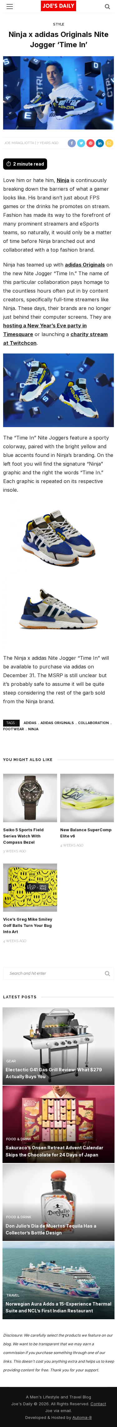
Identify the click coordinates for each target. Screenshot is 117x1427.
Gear (11, 1061)
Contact (98, 1403)
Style (58, 24)
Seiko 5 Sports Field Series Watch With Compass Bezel (23, 836)
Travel (12, 1295)
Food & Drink (18, 1139)
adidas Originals (85, 265)
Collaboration (93, 723)
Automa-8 (82, 1417)
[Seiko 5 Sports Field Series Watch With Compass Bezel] (30, 797)
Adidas (30, 723)
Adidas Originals (57, 723)
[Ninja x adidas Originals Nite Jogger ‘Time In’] (58, 92)
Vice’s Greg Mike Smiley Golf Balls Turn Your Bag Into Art (27, 925)
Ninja (63, 180)
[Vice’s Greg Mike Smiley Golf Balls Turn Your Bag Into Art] (30, 887)
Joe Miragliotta (19, 143)
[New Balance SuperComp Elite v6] (87, 797)
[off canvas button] (10, 6)
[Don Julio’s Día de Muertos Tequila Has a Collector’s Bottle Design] (58, 1202)
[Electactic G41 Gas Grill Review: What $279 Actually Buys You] (58, 1045)
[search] (107, 6)
